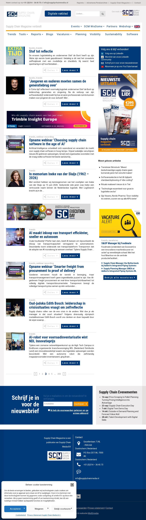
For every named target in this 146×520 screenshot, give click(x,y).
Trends (11, 34)
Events (75, 26)
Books (32, 48)
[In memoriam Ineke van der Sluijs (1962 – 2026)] (15, 178)
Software (132, 34)
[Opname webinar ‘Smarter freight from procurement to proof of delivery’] (15, 270)
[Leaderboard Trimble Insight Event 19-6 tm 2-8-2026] (48, 119)
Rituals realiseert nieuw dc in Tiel (115, 184)
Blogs (49, 34)
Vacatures (63, 34)
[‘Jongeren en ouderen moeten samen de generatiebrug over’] (15, 85)
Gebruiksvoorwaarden (77, 508)
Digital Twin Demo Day (115, 408)
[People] (120, 223)
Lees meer (69, 70)
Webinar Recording (45, 137)
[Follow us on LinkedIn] (78, 496)
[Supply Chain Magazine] (21, 14)
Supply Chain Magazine (120, 3)
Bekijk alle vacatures (119, 277)
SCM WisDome (93, 26)
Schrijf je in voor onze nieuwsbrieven (121, 63)
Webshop (125, 26)
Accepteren (15, 509)
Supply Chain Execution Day (118, 406)
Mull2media (93, 513)
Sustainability (113, 34)
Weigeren (39, 509)
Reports (36, 34)
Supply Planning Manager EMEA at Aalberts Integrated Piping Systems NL (118, 269)
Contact (137, 3)
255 (59, 374)
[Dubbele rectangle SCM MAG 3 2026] (117, 112)
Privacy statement (96, 508)
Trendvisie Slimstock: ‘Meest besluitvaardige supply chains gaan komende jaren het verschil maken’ (116, 170)
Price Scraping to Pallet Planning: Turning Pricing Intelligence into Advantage (120, 400)
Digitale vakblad (58, 13)
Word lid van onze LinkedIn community (115, 58)
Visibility (95, 34)
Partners (112, 26)
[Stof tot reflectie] (15, 55)
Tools (22, 34)
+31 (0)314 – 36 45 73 (93, 465)
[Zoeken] (103, 14)
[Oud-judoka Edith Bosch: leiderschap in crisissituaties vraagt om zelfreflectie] (15, 307)
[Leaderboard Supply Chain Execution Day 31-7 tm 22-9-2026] (48, 212)
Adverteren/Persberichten (97, 3)
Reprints (80, 3)
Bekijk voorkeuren (62, 509)
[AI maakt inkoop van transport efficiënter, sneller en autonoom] (15, 237)
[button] (72, 484)
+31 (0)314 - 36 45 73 (32, 3)
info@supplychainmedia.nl (56, 3)
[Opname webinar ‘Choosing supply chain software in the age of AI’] (15, 144)
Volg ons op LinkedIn (114, 53)
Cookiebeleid (21, 515)
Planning (81, 34)
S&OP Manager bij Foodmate (116, 243)
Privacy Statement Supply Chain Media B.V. (44, 515)
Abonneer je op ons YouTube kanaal (121, 66)
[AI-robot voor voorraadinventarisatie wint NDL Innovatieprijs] (15, 341)
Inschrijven (79, 404)
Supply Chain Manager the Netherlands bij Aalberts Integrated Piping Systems (120, 264)
